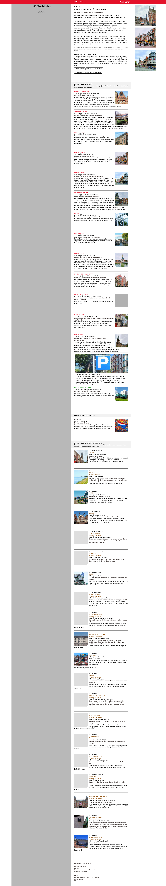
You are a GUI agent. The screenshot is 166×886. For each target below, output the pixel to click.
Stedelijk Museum (95, 837)
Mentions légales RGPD (82, 871)
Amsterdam (93, 655)
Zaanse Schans (94, 533)
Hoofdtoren (79, 253)
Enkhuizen (92, 452)
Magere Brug (94, 736)
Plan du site (78, 881)
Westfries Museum (81, 193)
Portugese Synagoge (97, 695)
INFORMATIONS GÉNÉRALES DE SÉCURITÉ (88, 72)
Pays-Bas (77, 419)
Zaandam (92, 574)
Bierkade (77, 213)
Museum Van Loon (95, 756)
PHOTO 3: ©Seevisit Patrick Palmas (91, 49)
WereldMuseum (94, 716)
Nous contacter (79, 879)
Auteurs (76, 868)
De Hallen (92, 776)
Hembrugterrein (95, 594)
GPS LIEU (89, 68)
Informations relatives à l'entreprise (85, 870)
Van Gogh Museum (95, 817)
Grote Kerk (78, 334)
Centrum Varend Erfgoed (84, 294)
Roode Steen (79, 172)
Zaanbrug (92, 554)
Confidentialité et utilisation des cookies (86, 877)
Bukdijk (91, 472)
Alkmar (91, 513)
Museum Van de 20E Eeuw (83, 274)
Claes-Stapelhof (80, 112)
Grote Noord (79, 152)
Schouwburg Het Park (82, 387)
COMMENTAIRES (80, 68)
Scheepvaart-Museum (97, 635)
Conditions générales (81, 866)
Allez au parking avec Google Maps (89, 374)
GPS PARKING (98, 68)
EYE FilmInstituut (95, 614)
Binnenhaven (79, 233)
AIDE (81, 2)
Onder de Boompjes (81, 91)
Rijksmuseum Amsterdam (98, 797)
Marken (91, 493)
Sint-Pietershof (80, 132)
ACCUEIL (75, 2)
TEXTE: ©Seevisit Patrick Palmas (89, 47)
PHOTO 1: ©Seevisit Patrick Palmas (107, 47)
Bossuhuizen (79, 314)
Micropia (92, 675)
